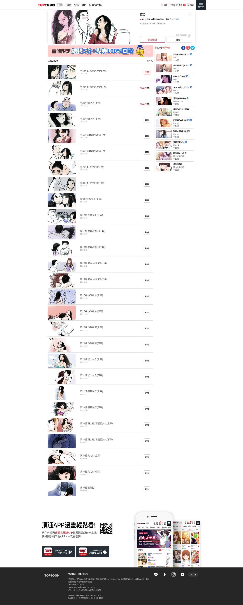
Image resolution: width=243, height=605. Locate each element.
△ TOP (193, 574)
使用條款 (72, 573)
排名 (84, 5)
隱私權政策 (83, 573)
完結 (76, 5)
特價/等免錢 (95, 5)
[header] (46, 5)
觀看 (147, 120)
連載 (69, 5)
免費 (147, 72)
